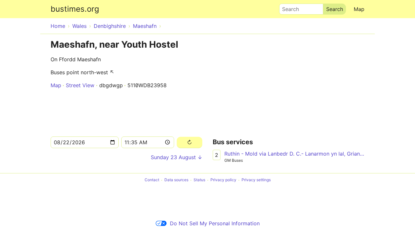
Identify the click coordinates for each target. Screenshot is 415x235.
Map (359, 9)
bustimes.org (75, 9)
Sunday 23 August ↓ (176, 157)
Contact (152, 180)
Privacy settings (256, 180)
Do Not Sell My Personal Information (215, 223)
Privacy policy (223, 180)
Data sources (176, 180)
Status (199, 180)
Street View (80, 85)
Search (287, 7)
